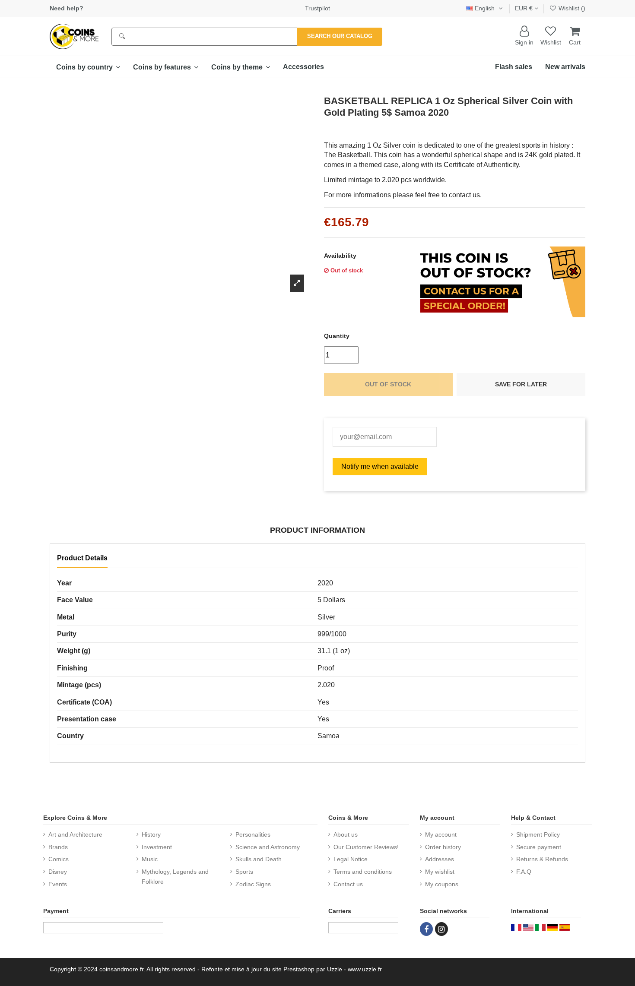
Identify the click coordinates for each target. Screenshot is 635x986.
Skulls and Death (258, 859)
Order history (443, 847)
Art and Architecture (75, 834)
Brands (58, 847)
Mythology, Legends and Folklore (175, 876)
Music (150, 859)
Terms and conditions (362, 871)
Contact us (348, 884)
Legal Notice (350, 859)
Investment (157, 847)
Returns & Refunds (542, 859)
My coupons (441, 884)
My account (441, 834)
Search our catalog (339, 36)
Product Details (82, 558)
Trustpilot (317, 8)
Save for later (521, 384)
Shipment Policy (538, 834)
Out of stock (388, 384)
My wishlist (439, 871)
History (151, 834)
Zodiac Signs (253, 884)
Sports (244, 871)
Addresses (439, 859)
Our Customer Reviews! (366, 847)
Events (57, 884)
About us (345, 834)
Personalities (252, 834)
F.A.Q (523, 871)
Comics (58, 859)
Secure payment (538, 847)
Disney (57, 871)
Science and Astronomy (267, 847)
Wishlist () (571, 8)
